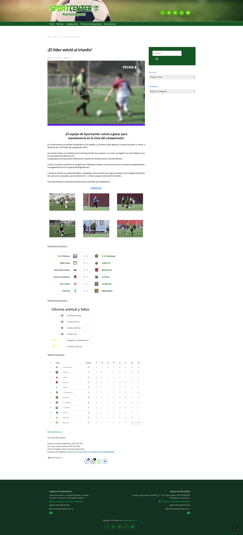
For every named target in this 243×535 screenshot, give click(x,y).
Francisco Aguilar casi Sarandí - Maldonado (67, 501)
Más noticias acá (54, 432)
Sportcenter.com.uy (130, 520)
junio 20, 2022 (55, 58)
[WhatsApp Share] (99, 461)
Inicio (51, 24)
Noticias (60, 24)
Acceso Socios (110, 24)
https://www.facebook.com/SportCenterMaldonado (90, 452)
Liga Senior (66, 58)
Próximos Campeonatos (91, 24)
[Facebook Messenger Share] (105, 461)
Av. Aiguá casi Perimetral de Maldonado (175, 501)
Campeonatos (72, 24)
